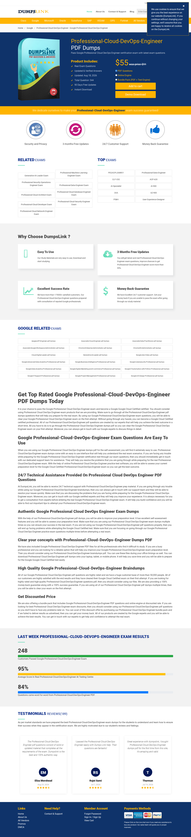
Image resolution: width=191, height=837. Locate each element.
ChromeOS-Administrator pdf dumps (147, 348)
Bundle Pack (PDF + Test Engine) (133, 79)
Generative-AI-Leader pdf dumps (95, 355)
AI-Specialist (116, 186)
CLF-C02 (116, 179)
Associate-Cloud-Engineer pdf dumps (95, 341)
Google (35, 20)
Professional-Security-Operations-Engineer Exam (36, 183)
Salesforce (76, 20)
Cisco (23, 20)
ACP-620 (153, 179)
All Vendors (139, 20)
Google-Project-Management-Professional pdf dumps (95, 376)
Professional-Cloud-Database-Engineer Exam (74, 193)
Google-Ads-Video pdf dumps (147, 355)
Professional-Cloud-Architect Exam (36, 195)
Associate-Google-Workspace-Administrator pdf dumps (43, 348)
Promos (22, 824)
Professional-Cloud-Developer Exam (36, 204)
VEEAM (100, 20)
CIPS (112, 20)
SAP (89, 20)
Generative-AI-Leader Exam (36, 176)
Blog (132, 11)
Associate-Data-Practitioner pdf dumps (147, 341)
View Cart (89, 820)
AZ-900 (153, 193)
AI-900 (153, 186)
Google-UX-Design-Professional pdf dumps (147, 376)
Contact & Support (117, 11)
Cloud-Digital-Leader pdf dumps (44, 355)
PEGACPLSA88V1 (116, 173)
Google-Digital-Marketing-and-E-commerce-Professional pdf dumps (95, 369)
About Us (100, 11)
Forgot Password (92, 813)
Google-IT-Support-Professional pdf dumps (44, 376)
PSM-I (116, 199)
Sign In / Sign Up (92, 817)
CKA (116, 193)
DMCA (21, 827)
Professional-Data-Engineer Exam (74, 185)
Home (89, 11)
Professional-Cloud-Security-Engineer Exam (74, 203)
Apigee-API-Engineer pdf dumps (44, 341)
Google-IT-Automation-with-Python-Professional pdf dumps (147, 369)
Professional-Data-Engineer (154, 173)
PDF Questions (124, 71)
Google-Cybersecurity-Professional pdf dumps (147, 362)
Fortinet (124, 20)
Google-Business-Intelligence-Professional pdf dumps (95, 362)
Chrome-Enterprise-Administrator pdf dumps (95, 348)
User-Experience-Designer (154, 199)
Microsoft (49, 20)
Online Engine (124, 75)
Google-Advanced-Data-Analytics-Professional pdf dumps (43, 362)
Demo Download (135, 94)
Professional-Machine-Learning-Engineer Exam (74, 174)
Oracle (62, 20)
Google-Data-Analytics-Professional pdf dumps (43, 369)
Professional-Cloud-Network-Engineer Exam (36, 212)
